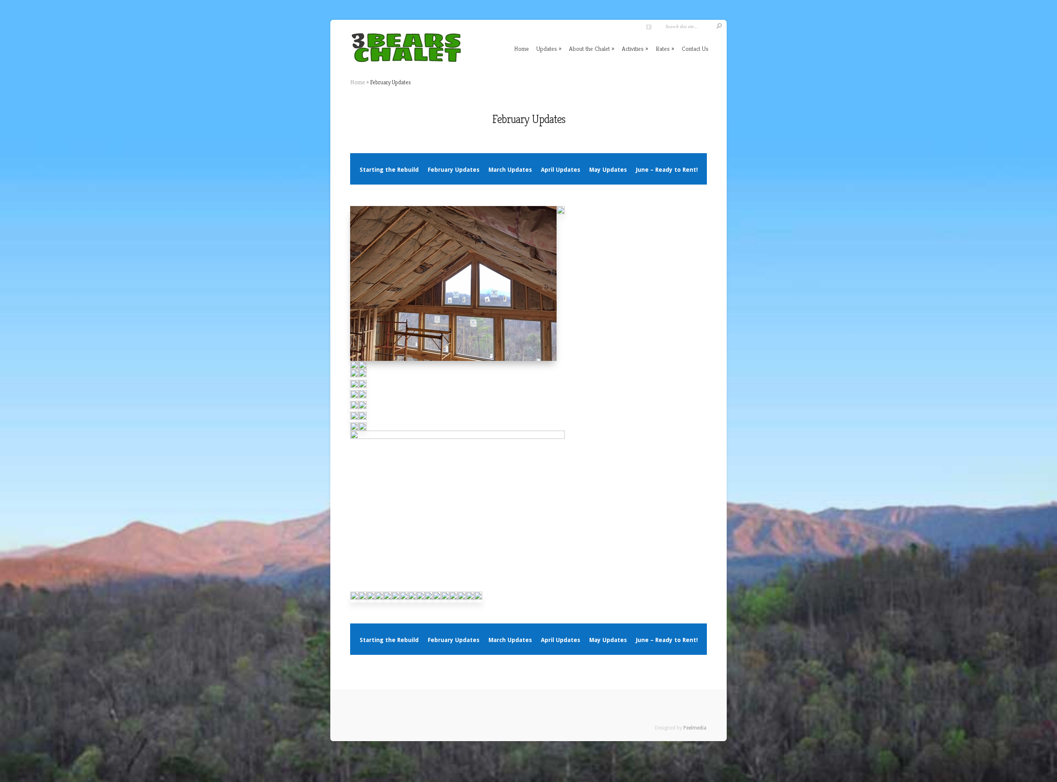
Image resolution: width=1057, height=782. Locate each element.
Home (521, 48)
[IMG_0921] (379, 600)
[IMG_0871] (354, 410)
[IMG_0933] (412, 600)
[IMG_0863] (354, 378)
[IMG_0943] (445, 600)
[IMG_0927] (387, 600)
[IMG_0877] (354, 420)
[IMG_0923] (371, 600)
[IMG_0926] (354, 600)
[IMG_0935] (420, 600)
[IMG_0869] (354, 399)
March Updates (510, 170)
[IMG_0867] (354, 388)
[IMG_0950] (453, 600)
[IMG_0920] (362, 600)
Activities (633, 48)
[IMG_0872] (362, 410)
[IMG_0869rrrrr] (362, 399)
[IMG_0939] (428, 600)
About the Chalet (589, 48)
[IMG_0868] (362, 388)
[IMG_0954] (478, 600)
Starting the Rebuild (389, 170)
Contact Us (695, 48)
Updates (546, 48)
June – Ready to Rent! (667, 170)
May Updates (608, 170)
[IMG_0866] (362, 378)
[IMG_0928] (395, 600)
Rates (663, 48)
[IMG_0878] (362, 420)
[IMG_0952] (470, 600)
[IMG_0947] (461, 600)
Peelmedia (694, 728)
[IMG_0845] (453, 361)
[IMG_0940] (437, 600)
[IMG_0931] (404, 600)
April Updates (560, 170)
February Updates (453, 170)
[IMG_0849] (561, 215)
